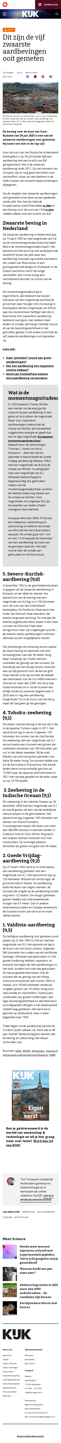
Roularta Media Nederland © (30, 1436)
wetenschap (21, 1217)
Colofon (6, 1359)
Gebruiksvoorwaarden (11, 1384)
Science (10, 30)
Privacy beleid (8, 1371)
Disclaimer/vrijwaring (11, 1375)
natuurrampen (46, 1211)
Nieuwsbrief (29, 1359)
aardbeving (28, 1211)
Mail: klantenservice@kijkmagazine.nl (40, 1417)
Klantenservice (30, 1400)
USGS (18, 1051)
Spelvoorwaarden (9, 1388)
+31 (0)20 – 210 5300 (33, 1388)
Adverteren (7, 1355)
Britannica (38, 1051)
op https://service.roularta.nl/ (36, 1413)
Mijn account (30, 1363)
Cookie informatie (10, 1363)
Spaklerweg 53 (30, 1380)
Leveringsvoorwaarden (11, 1380)
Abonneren (29, 1355)
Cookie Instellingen (10, 1367)
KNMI (52, 1055)
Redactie (28, 1376)
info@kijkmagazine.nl (33, 1392)
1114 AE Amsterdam (33, 1384)
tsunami (7, 1217)
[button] (48, 4)
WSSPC (27, 1051)
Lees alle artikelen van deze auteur (37, 1197)
